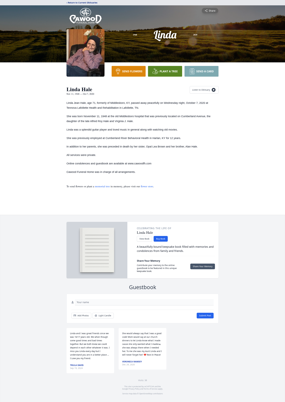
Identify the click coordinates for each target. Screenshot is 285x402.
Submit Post (205, 315)
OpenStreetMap (145, 393)
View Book (144, 238)
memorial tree (102, 186)
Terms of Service (150, 389)
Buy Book (160, 238)
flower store (147, 186)
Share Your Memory (202, 266)
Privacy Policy (134, 389)
